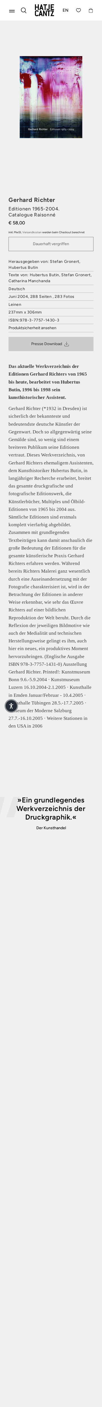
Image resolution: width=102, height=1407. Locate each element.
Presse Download (46, 343)
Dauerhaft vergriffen (51, 243)
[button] (11, 706)
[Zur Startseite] (44, 10)
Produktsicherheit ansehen (32, 327)
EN (66, 10)
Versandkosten (32, 232)
